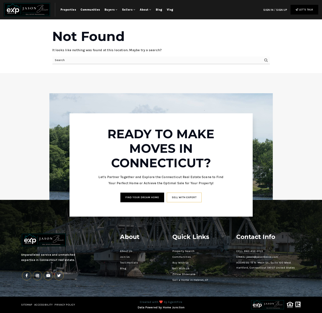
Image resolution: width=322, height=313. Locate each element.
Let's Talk (305, 9)
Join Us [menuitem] (125, 256)
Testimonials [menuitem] (129, 262)
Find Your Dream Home (142, 197)
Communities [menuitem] (90, 9)
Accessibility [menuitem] (43, 304)
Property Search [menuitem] (183, 251)
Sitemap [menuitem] (26, 304)
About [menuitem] (144, 9)
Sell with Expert (184, 197)
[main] (161, 46)
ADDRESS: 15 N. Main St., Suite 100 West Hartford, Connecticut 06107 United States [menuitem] (265, 265)
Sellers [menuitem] (127, 9)
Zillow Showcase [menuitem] (183, 274)
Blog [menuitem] (159, 9)
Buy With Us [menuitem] (180, 262)
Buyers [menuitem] (110, 9)
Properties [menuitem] (68, 9)
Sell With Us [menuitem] (180, 268)
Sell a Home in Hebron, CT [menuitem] (190, 280)
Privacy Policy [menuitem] (64, 304)
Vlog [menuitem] (170, 9)
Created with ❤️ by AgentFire (161, 302)
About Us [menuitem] (126, 251)
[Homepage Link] (27, 9)
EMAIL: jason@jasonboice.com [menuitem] (257, 256)
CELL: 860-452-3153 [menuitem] (249, 251)
